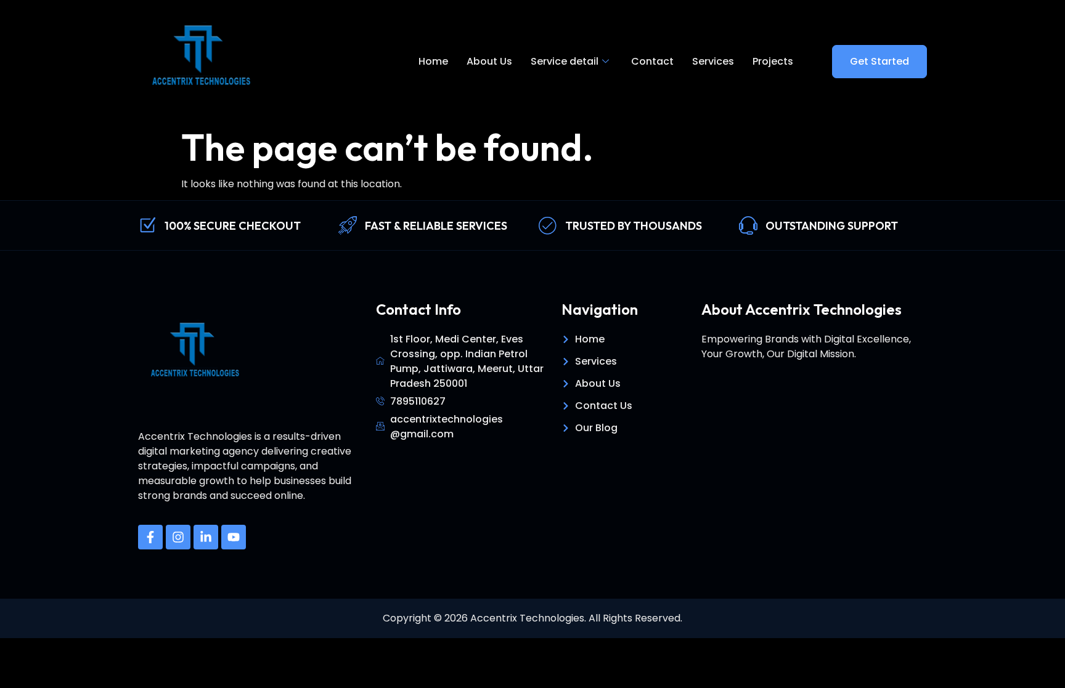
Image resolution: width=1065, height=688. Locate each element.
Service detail (564, 61)
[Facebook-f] (150, 537)
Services (713, 61)
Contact (652, 61)
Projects (773, 61)
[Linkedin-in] (206, 537)
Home (433, 61)
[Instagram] (178, 537)
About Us (489, 61)
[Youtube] (233, 537)
